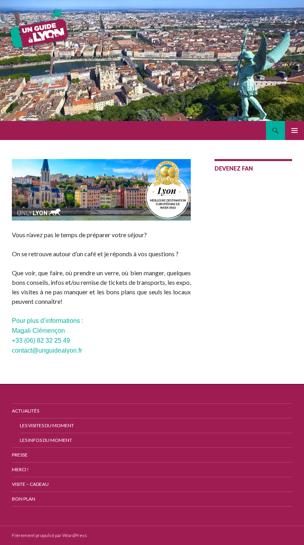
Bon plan (23, 499)
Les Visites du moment (47, 425)
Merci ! (20, 469)
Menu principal (294, 130)
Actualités (25, 411)
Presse (20, 455)
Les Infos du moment (46, 440)
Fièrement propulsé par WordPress (49, 535)
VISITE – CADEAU (30, 484)
